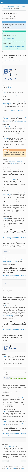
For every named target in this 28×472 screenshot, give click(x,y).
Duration (6, 138)
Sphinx (8, 468)
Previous (5, 461)
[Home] (2, 6)
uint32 (5, 296)
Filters (23, 6)
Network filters (6, 8)
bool (5, 384)
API (5, 6)
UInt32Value (6, 169)
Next (23, 461)
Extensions (18, 6)
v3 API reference (10, 6)
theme (14, 468)
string (5, 86)
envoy (14, 2)
